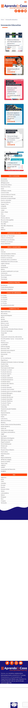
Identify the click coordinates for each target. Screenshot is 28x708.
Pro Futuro (3, 447)
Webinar (3, 229)
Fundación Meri (5, 385)
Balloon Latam (5, 323)
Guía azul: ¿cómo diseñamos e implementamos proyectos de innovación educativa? (13, 91)
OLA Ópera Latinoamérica (8, 432)
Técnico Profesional (6, 275)
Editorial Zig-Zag (5, 346)
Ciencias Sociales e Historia (8, 253)
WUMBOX (3, 471)
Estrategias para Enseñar (8, 239)
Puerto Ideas (4, 451)
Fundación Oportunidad (7, 389)
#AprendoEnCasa (5, 311)
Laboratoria (4, 418)
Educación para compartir (8, 350)
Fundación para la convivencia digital (11, 391)
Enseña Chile (4, 364)
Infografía (10, 81)
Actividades (4, 179)
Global (2, 491)
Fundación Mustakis (6, 387)
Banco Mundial (5, 325)
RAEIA (2, 455)
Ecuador (3, 485)
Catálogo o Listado (6, 190)
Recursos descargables (13, 84)
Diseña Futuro (4, 342)
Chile (2, 481)
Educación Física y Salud (7, 255)
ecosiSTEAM (4, 344)
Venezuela (4, 502)
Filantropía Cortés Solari (7, 368)
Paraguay (3, 497)
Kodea (2, 416)
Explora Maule (5, 366)
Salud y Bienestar (5, 243)
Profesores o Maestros (7, 289)
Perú (2, 499)
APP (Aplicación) (5, 182)
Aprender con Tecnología (8, 235)
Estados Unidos (5, 489)
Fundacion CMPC (5, 375)
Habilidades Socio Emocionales (9, 261)
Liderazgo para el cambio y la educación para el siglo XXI (13, 164)
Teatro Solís (4, 463)
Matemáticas (4, 267)
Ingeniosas (4, 414)
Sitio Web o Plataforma (13, 34)
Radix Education (5, 453)
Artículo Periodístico (6, 184)
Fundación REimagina (6, 393)
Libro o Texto (11, 82)
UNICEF (3, 467)
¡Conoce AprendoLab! (13, 69)
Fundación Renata (6, 395)
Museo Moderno (5, 426)
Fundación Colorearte (7, 377)
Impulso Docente (5, 412)
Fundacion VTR (5, 405)
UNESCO (3, 465)
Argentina (3, 477)
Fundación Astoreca (6, 371)
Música (3, 269)
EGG (2, 356)
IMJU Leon (4, 410)
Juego (2, 210)
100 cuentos (4, 313)
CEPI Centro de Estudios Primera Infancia (12, 329)
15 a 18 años (4, 299)
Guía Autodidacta (11, 130)
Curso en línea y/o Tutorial (8, 194)
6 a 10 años (4, 303)
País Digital (4, 436)
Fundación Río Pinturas (7, 397)
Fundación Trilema (6, 403)
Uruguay (3, 500)
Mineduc (3, 422)
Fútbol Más (4, 407)
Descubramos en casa (7, 196)
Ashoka (3, 319)
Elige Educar (4, 360)
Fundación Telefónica (7, 401)
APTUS (2, 317)
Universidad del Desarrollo (8, 469)
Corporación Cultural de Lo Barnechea (11, 336)
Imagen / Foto (4, 204)
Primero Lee (4, 446)
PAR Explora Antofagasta (7, 438)
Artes (2, 249)
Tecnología (4, 277)
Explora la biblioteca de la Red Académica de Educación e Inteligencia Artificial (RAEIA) (14, 43)
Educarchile (4, 354)
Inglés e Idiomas (5, 263)
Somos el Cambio (5, 461)
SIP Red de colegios (6, 459)
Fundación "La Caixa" (6, 370)
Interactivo (4, 208)
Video (2, 227)
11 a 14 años (4, 297)
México (3, 495)
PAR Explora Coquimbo (7, 440)
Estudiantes (4, 285)
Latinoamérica (5, 493)
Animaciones (4, 180)
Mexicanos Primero (6, 420)
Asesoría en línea (5, 186)
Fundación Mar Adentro (7, 383)
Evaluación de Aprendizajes (8, 198)
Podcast (3, 216)
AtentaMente (4, 321)
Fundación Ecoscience (7, 379)
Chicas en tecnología (6, 331)
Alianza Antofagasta (6, 315)
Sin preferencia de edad (7, 305)
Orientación (4, 273)
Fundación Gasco (5, 381)
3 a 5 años (4, 301)
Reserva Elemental (6, 457)
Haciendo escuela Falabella (8, 409)
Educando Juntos (5, 352)
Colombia (3, 483)
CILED (2, 335)
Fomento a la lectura (6, 257)
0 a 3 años (3, 295)
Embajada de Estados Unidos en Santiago (12, 362)
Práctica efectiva (5, 218)
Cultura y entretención (7, 237)
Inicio (2, 19)
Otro (2, 214)
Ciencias (3, 251)
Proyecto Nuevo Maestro (7, 449)
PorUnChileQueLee (6, 444)
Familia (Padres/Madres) (7, 287)
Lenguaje (3, 265)
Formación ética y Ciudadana (9, 259)
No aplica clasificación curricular (10, 271)
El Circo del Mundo (6, 358)
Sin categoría (4, 221)
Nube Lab (3, 428)
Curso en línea (5, 192)
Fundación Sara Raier (6, 399)
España (3, 487)
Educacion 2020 (5, 348)
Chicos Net (4, 333)
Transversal (4, 279)
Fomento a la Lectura (7, 241)
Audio (2, 188)
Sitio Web (3, 223)
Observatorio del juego (7, 430)
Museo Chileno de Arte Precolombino (11, 424)
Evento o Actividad (12, 153)
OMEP (2, 434)
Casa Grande (4, 327)
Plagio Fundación (5, 442)
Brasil (2, 479)
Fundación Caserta (6, 373)
